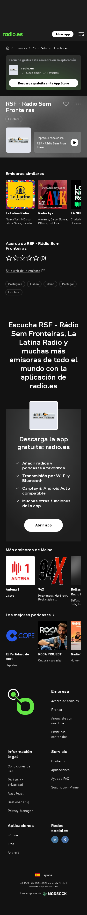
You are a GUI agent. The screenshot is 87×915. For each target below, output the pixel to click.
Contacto (58, 761)
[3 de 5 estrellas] (22, 258)
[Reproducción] (74, 142)
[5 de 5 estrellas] (36, 258)
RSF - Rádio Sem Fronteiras (51, 145)
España (46, 875)
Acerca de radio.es (65, 701)
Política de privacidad (15, 782)
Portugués (15, 284)
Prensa (56, 710)
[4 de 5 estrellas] (29, 258)
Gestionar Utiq (18, 802)
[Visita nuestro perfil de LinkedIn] (55, 839)
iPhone (13, 835)
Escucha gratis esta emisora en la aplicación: (43, 60)
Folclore (14, 119)
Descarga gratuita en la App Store (43, 83)
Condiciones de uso (19, 769)
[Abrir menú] (81, 34)
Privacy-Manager (20, 811)
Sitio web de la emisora (23, 271)
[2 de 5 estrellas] (15, 258)
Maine (50, 284)
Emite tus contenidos (59, 734)
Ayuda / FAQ (60, 778)
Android (13, 853)
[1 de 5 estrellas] (9, 258)
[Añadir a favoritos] (66, 104)
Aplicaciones (60, 770)
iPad (11, 844)
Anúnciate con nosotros (61, 721)
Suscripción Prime (65, 787)
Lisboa (34, 284)
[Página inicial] (8, 48)
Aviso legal (15, 793)
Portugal (68, 284)
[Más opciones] (78, 104)
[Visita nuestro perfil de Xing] (65, 839)
